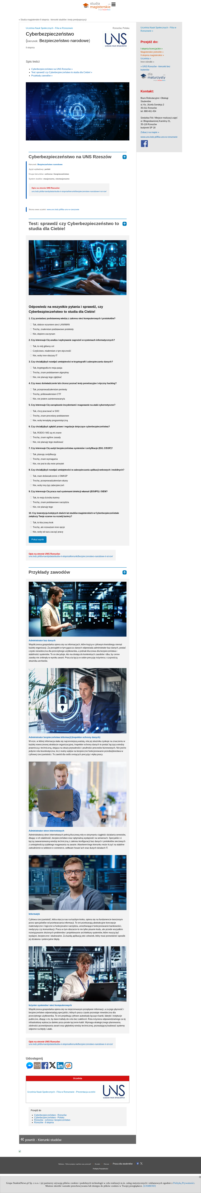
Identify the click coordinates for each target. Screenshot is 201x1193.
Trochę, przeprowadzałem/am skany (50, 480)
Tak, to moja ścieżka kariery (45, 497)
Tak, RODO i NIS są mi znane (47, 433)
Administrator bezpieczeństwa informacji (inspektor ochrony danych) (64, 737)
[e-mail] (37, 1068)
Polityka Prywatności (100, 1169)
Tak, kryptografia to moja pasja (47, 368)
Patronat (106, 1164)
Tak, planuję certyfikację (44, 454)
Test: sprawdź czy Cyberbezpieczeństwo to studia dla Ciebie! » (61, 72)
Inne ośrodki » (147, 62)
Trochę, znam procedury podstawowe (50, 416)
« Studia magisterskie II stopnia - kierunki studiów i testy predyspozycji (53, 19)
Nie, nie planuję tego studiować (47, 442)
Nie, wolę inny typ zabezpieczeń (48, 485)
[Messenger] (29, 1068)
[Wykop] (68, 1068)
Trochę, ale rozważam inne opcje (48, 527)
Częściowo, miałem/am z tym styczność (51, 351)
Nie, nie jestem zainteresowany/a (48, 399)
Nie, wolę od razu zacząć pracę (47, 532)
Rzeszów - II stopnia (44, 1122)
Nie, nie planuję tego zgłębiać (47, 377)
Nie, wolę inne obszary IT (44, 355)
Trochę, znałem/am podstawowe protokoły (53, 329)
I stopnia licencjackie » (152, 48)
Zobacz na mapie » (150, 132)
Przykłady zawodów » (42, 75)
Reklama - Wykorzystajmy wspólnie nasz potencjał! (75, 1164)
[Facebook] (44, 1068)
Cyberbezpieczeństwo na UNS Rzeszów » (52, 69)
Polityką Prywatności (183, 1183)
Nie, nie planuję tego (42, 507)
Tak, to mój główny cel (43, 346)
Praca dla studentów (123, 1164)
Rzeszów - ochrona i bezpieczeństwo (52, 1120)
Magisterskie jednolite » (152, 52)
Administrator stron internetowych (46, 831)
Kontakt (97, 1164)
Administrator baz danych (42, 640)
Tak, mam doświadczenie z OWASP (50, 476)
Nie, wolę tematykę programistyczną (50, 420)
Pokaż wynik (37, 539)
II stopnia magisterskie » (152, 55)
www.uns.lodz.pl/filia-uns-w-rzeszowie (63, 209)
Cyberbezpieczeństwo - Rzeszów (50, 1115)
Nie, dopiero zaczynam (43, 334)
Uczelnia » (146, 58)
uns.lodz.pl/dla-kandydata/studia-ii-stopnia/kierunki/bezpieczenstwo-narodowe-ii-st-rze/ (69, 191)
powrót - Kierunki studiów (41, 1138)
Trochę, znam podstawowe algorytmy (50, 372)
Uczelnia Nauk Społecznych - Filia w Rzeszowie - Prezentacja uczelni (61, 1092)
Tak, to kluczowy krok (42, 522)
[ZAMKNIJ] (149, 1186)
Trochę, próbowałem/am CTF (46, 394)
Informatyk (34, 914)
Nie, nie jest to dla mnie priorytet (48, 463)
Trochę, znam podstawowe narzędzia (50, 502)
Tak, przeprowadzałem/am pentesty (49, 389)
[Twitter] (52, 1067)
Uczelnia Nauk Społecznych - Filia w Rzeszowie (49, 28)
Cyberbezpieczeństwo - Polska (49, 1117)
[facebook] (144, 146)
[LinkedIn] (60, 1068)
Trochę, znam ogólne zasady (46, 437)
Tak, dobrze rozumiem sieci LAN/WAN (51, 324)
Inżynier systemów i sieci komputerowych (50, 1005)
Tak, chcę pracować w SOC (45, 411)
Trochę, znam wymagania (45, 459)
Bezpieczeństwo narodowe (49, 164)
